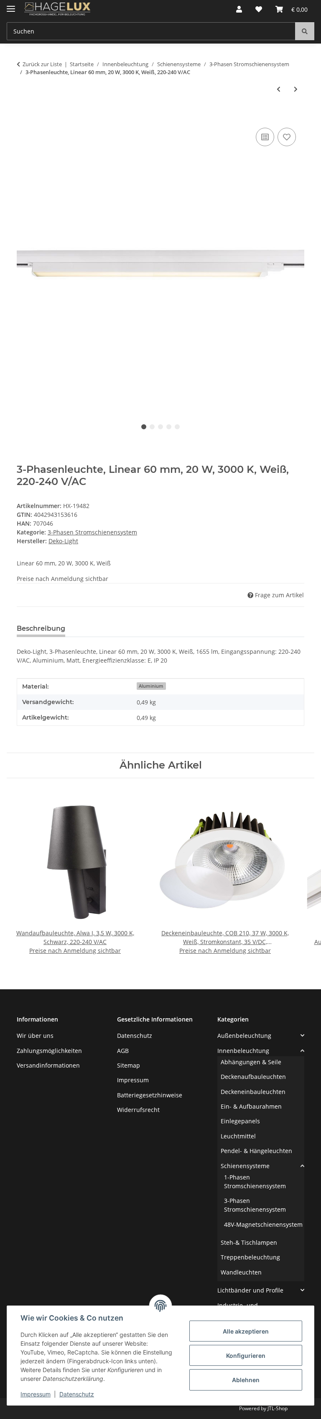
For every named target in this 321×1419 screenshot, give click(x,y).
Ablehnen (246, 1379)
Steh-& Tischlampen (249, 1242)
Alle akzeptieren (246, 1331)
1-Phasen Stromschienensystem (255, 1181)
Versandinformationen (48, 1065)
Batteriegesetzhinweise (149, 1095)
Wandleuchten (241, 1272)
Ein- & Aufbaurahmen (251, 1106)
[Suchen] (304, 31)
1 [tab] (143, 426)
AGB (123, 1051)
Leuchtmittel (238, 1136)
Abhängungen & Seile (251, 1062)
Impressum (35, 1394)
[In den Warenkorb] (23, 116)
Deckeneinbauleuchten (253, 1092)
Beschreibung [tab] (41, 628)
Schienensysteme (245, 1166)
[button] (239, 9)
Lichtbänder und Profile (250, 1290)
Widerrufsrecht (138, 1110)
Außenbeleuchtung (244, 1036)
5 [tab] (177, 426)
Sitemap (128, 1065)
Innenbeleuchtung (243, 1051)
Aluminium (151, 686)
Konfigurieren (245, 1355)
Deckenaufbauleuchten (253, 1077)
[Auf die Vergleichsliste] (265, 137)
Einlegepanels (240, 1121)
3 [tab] (160, 426)
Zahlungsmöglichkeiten (49, 1051)
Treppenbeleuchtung (250, 1257)
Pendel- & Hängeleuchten (256, 1151)
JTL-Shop (278, 1408)
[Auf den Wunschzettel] (287, 137)
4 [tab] (168, 426)
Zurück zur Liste (42, 64)
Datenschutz (76, 1394)
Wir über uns (35, 1036)
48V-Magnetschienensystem (263, 1224)
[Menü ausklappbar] (11, 5)
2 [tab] (152, 426)
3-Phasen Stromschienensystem (92, 532)
